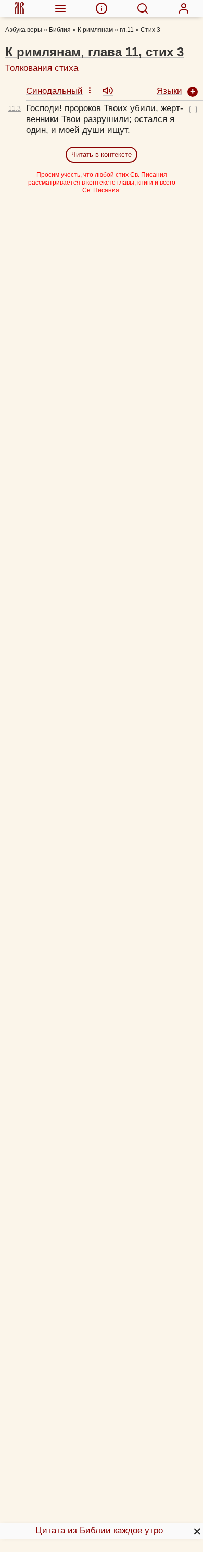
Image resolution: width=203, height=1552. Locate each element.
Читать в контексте (101, 155)
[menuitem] (19, 8)
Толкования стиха (41, 68)
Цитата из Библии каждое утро (99, 1530)
